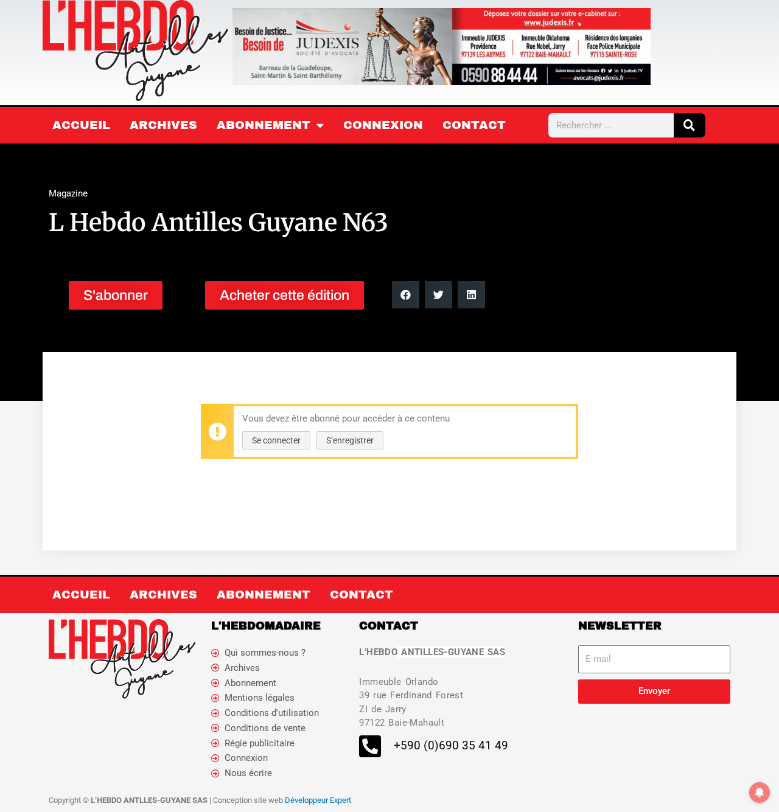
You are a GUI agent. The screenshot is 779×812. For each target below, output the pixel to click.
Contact (474, 125)
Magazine (68, 193)
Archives (163, 125)
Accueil (81, 125)
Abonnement (263, 125)
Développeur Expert (318, 800)
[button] (405, 294)
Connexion (383, 125)
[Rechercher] (689, 125)
